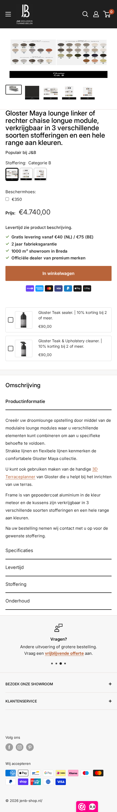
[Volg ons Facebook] (9, 747)
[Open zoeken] (85, 14)
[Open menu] (8, 14)
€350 (17, 199)
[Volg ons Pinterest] (30, 747)
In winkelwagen (58, 273)
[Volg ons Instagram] (19, 747)
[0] (107, 14)
